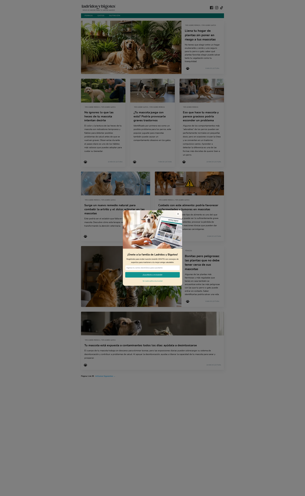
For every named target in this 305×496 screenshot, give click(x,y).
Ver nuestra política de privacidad (153, 281)
